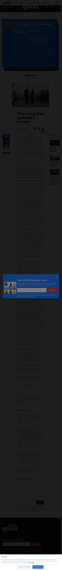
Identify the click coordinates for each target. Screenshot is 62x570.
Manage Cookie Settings (24, 566)
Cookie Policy (31, 562)
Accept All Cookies (38, 566)
